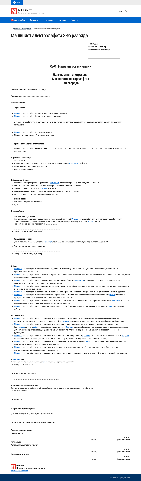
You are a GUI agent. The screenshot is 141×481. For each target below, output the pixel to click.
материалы (79, 280)
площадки (43, 188)
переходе (21, 327)
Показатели (16, 359)
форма (90, 221)
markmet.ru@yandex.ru (19, 471)
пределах (65, 321)
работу (36, 327)
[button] (17, 2)
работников (115, 300)
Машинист (18, 113)
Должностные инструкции (22, 29)
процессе (86, 336)
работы (112, 295)
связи (109, 306)
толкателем (73, 163)
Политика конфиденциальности (120, 478)
